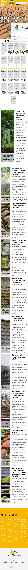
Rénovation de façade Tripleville (23, 530)
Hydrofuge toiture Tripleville (23, 540)
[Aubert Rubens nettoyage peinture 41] (14, 553)
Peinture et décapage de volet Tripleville (10, 536)
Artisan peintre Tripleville (3, 521)
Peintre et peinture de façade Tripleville (3, 538)
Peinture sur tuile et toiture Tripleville (24, 524)
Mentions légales (20, 566)
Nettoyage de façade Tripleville (16, 531)
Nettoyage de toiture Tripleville (23, 535)
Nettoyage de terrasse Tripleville (10, 529)
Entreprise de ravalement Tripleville (3, 527)
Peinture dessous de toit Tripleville (17, 525)
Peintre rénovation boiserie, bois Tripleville (10, 523)
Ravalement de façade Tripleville (17, 536)
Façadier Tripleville (3, 532)
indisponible (4, 6)
